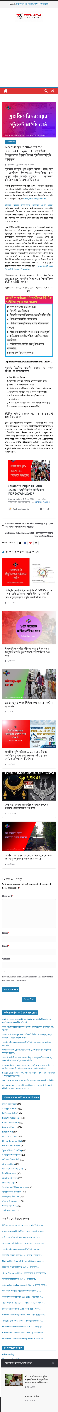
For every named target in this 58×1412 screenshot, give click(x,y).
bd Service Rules (9, 1114)
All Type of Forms (10, 1109)
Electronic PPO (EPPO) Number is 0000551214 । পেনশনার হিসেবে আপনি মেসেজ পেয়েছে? (29, 525)
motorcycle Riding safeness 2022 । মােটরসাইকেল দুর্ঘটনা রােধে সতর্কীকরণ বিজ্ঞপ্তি (29, 534)
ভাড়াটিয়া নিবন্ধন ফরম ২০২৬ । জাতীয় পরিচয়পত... (22, 1255)
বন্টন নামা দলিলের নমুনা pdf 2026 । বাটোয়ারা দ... (22, 1297)
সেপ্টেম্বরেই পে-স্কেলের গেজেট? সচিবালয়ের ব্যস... (21, 1249)
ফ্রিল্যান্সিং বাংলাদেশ (10, 1178)
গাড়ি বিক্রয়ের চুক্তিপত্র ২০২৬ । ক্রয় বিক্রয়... (19, 1279)
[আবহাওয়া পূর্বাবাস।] (14, 1395)
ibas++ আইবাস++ (9, 1127)
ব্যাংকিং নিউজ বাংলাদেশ (11, 1192)
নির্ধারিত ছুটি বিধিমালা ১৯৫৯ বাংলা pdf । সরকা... (21, 1309)
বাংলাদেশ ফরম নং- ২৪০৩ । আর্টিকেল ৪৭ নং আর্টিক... (23, 1303)
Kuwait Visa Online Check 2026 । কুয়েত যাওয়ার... (23, 1333)
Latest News (10, 142)
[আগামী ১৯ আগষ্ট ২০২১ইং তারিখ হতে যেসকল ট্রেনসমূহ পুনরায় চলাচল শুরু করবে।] (29, 823)
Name (5, 933)
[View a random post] (52, 91)
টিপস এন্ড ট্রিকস (8, 1164)
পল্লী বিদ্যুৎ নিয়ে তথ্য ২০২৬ (12, 1169)
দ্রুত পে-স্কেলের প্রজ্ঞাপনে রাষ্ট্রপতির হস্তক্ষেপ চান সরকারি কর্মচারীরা (28, 1081)
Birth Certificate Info (11, 1118)
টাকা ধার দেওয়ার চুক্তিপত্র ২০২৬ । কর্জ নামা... (20, 1267)
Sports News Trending (12, 1151)
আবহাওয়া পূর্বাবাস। (32, 1396)
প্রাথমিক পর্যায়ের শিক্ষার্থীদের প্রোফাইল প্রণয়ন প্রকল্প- (29, 205)
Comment (7, 896)
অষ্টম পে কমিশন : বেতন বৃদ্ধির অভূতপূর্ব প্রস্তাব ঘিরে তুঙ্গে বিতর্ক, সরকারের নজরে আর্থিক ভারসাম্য (37, 1380)
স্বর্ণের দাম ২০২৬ (8, 1211)
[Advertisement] (29, 57)
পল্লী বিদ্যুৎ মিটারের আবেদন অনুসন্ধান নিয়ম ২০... (21, 1291)
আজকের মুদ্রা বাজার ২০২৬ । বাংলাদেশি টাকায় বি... (22, 1321)
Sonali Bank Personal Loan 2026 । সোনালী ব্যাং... (23, 1327)
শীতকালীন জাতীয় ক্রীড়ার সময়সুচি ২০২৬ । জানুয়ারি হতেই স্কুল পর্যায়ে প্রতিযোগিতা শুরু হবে (27, 652)
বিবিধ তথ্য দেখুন (8, 1183)
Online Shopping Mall (12, 1141)
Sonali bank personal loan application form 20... (23, 1339)
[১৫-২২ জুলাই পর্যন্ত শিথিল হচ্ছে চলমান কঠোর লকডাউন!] (29, 671)
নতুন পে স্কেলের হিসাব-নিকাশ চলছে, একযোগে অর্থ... (23, 1231)
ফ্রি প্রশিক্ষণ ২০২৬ (9, 1174)
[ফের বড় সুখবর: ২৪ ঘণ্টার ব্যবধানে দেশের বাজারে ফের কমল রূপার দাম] (29, 774)
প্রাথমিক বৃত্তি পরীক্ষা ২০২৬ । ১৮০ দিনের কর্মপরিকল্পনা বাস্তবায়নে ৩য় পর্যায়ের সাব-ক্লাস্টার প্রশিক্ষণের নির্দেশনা (26, 756)
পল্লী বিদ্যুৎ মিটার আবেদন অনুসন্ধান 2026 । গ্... (21, 1237)
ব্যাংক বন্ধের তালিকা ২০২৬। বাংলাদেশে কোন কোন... (23, 1243)
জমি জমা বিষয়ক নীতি (11, 1160)
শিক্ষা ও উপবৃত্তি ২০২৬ (11, 1201)
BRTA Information (10, 1123)
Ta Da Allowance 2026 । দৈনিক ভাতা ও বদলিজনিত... (24, 1273)
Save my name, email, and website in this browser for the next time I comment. (27, 979)
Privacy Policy (8, 1355)
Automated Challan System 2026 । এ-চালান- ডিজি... (24, 1285)
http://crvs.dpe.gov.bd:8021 (35, 199)
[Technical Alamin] (5, 91)
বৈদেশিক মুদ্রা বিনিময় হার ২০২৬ (15, 1188)
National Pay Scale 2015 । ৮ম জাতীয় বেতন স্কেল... (23, 1261)
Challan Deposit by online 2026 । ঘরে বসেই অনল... (24, 1315)
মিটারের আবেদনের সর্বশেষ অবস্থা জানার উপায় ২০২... (23, 1226)
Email (5, 946)
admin (20, 165)
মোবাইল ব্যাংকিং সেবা (10, 1197)
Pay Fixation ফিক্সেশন (11, 1146)
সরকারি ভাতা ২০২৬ (10, 1206)
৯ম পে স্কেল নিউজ (9, 1104)
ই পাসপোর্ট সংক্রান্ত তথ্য (11, 1155)
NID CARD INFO (10, 1137)
